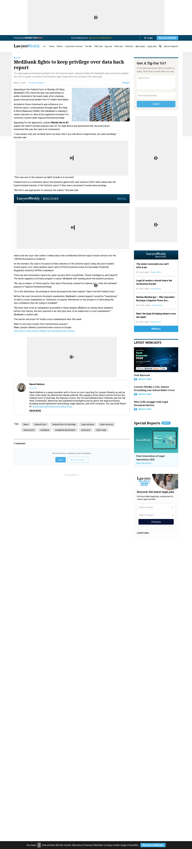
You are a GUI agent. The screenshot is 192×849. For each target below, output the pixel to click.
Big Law (108, 46)
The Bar (88, 46)
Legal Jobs (152, 46)
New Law (118, 46)
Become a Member (167, 38)
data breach (28, 430)
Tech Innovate (142, 375)
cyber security (106, 424)
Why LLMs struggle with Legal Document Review (151, 403)
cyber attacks (87, 424)
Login (150, 38)
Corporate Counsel (74, 46)
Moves (60, 46)
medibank (44, 430)
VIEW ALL (122, 198)
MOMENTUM (34, 38)
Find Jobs (156, 521)
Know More (35, 411)
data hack (85, 430)
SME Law (98, 46)
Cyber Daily (101, 430)
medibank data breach (65, 430)
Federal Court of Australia (63, 424)
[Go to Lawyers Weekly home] (27, 46)
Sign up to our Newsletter (100, 38)
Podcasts (129, 46)
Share (127, 83)
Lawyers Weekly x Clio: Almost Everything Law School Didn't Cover (154, 388)
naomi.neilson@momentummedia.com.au (52, 406)
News (51, 46)
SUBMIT (156, 104)
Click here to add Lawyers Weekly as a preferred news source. (44, 330)
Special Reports (171, 46)
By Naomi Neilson (37, 83)
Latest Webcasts (147, 342)
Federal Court (40, 424)
